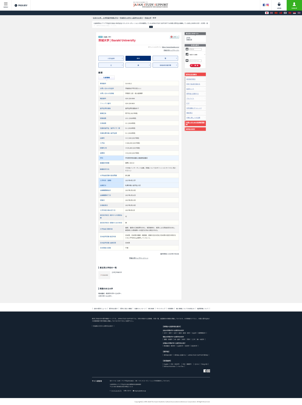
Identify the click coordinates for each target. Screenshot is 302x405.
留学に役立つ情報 (126, 308)
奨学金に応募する (192, 93)
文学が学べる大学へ (105, 296)
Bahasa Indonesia (169, 366)
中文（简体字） (175, 364)
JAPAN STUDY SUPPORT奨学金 (198, 355)
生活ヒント (190, 89)
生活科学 (180, 346)
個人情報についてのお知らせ (185, 308)
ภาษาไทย (181, 366)
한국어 (197, 364)
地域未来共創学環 (165, 65)
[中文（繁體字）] (280, 13)
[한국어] (285, 13)
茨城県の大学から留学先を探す (103, 326)
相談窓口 (189, 113)
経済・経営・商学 (184, 333)
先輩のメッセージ (140, 308)
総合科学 (194, 346)
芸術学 (187, 346)
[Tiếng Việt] (290, 13)
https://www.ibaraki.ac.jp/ (170, 47)
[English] (271, 13)
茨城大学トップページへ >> (138, 258)
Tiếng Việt (204, 364)
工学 (193, 339)
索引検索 (151, 308)
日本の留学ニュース (100, 308)
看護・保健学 (168, 339)
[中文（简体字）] (276, 13)
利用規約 (170, 308)
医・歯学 (177, 339)
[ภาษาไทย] (299, 13)
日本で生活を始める (193, 84)
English (166, 364)
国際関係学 (202, 333)
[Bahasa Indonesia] (294, 13)
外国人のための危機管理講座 (195, 123)
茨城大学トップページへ (171, 50)
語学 (170, 333)
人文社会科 (111, 58)
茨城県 (105, 37)
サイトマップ (161, 308)
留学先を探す (113, 308)
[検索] (195, 65)
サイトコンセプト (116, 391)
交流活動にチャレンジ (194, 108)
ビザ (187, 103)
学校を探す (23, 5)
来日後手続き (191, 79)
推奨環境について (203, 308)
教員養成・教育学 (169, 346)
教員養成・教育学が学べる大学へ (109, 293)
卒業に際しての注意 (193, 117)
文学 (165, 333)
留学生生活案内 (191, 74)
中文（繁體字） (188, 364)
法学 (175, 333)
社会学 (194, 333)
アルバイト (190, 98)
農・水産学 (200, 339)
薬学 (183, 339)
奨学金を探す (190, 129)
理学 (188, 339)
